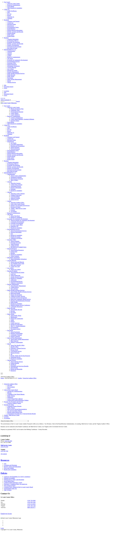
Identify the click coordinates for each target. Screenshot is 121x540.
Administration (11, 51)
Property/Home (11, 33)
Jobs (5, 85)
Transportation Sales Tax (10, 488)
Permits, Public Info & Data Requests (20, 355)
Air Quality (13, 143)
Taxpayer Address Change (14, 403)
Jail (11, 354)
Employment (14, 251)
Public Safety (10, 34)
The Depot (10, 58)
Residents (6, 20)
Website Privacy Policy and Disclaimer (14, 479)
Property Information (16, 187)
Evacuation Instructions (17, 144)
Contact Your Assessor (16, 184)
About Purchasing (15, 332)
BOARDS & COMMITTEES (18, 247)
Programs (13, 189)
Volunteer (9, 18)
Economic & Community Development (17, 60)
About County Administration (18, 175)
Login (2, 528)
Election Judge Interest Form (14, 412)
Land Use (13, 274)
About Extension (15, 241)
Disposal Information (16, 232)
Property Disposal (15, 336)
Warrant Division (15, 352)
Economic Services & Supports (19, 297)
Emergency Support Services (18, 348)
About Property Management (18, 286)
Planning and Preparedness (18, 146)
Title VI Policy (14, 180)
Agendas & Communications (14, 391)
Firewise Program (15, 149)
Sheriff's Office (14, 347)
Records (13, 311)
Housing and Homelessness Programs (20, 300)
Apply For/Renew (12, 11)
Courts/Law (10, 23)
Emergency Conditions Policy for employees (15, 484)
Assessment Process (16, 186)
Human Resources (12, 64)
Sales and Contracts (16, 265)
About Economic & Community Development (23, 220)
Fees (12, 233)
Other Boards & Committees (14, 8)
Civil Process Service (16, 351)
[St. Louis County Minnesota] (9, 103)
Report (9, 15)
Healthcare (13, 364)
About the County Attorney (18, 193)
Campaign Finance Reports (14, 406)
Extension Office (11, 63)
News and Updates (9, 468)
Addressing (13, 280)
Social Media (10, 6)
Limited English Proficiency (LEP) (13, 482)
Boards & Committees (16, 190)
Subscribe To (10, 17)
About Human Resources (17, 250)
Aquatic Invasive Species (17, 277)
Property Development (13, 45)
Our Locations (11, 387)
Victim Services (15, 199)
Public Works (10, 76)
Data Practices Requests (17, 178)
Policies (13, 321)
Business (6, 37)
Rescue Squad (14, 349)
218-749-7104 (4, 451)
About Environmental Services (19, 230)
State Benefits (14, 367)
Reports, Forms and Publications (12, 466)
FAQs (5, 88)
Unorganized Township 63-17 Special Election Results (21, 413)
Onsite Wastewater (15, 275)
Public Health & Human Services (16, 73)
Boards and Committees (10, 469)
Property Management (13, 72)
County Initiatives (15, 114)
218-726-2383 (8, 441)
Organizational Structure (17, 111)
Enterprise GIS (14, 226)
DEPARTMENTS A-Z (10, 49)
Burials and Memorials (16, 369)
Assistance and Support (13, 21)
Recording (13, 312)
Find (8, 12)
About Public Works (16, 315)
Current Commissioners (17, 117)
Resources (13, 370)
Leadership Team (15, 110)
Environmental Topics (13, 27)
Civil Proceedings (15, 196)
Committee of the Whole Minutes (16, 394)
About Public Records (16, 309)
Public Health (14, 302)
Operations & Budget (16, 177)
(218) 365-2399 (31, 502)
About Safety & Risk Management (20, 339)
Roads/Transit (10, 36)
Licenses (13, 210)
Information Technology (13, 66)
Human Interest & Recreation (14, 30)
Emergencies (10, 26)
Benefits (13, 253)
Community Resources (16, 306)
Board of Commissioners (13, 5)
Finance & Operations (16, 294)
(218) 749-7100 (31, 505)
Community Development (17, 222)
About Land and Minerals (17, 262)
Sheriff (9, 81)
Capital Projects (15, 287)
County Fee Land (15, 266)
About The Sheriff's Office (17, 345)
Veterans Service (11, 82)
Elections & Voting (15, 207)
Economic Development (13, 42)
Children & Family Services (18, 296)
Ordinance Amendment (17, 283)
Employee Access (6, 513)
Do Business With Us (12, 40)
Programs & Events (16, 242)
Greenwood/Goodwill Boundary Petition (17, 400)
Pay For (9, 14)
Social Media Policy (9, 481)
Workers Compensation (17, 342)
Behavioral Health (15, 293)
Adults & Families (15, 198)
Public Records (11, 75)
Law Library (10, 69)
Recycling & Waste (12, 48)
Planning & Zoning (12, 70)
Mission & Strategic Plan (17, 109)
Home (2, 378)
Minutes (9, 393)
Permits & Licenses (16, 236)
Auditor (9, 55)
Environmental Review (17, 281)
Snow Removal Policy (10, 485)
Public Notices (11, 396)
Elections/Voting (11, 24)
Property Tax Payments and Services (20, 205)
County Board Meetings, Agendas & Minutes (22, 119)
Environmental (14, 327)
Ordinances (10, 397)
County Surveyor (15, 323)
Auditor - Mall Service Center (18, 208)
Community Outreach (16, 335)
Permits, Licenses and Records (15, 31)
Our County (7, 2)
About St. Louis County (13, 3)
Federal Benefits (15, 363)
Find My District (15, 120)
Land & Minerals (11, 67)
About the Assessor (16, 183)
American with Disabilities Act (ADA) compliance (17, 476)
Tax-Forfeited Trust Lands (17, 263)
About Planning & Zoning (17, 272)
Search (18, 101)
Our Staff (9, 385)
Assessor (9, 52)
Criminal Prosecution (16, 195)
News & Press (14, 289)
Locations (6, 91)
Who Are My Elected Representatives (17, 409)
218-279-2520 (4, 446)
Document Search (8, 86)
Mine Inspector (14, 341)
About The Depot (15, 216)
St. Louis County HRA (17, 225)
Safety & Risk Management (14, 79)
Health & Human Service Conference (20, 305)
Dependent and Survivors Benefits (19, 366)
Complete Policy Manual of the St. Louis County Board (18, 487)
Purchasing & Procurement (14, 46)
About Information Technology (19, 259)
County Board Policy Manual (15, 399)
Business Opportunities (17, 333)
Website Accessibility (9, 478)
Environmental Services (13, 61)
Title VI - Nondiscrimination (18, 326)
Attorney (9, 54)
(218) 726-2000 (31, 500)
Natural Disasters (15, 147)
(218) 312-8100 (31, 504)
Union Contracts (15, 256)
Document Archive (15, 329)
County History (15, 113)
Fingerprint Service (15, 357)
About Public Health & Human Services (21, 291)
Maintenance (14, 317)
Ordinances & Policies (16, 238)
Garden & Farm (15, 245)
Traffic (12, 320)
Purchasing (10, 78)
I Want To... (7, 9)
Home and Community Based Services (21, 299)
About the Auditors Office (17, 202)
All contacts (4, 454)
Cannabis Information (13, 39)
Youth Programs (15, 244)
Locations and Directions (10, 465)
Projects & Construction (17, 318)
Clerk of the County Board (17, 204)
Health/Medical (11, 29)
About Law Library (16, 269)
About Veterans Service (17, 361)
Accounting (14, 211)
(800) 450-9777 (31, 507)
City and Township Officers (14, 410)
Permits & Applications (17, 324)
